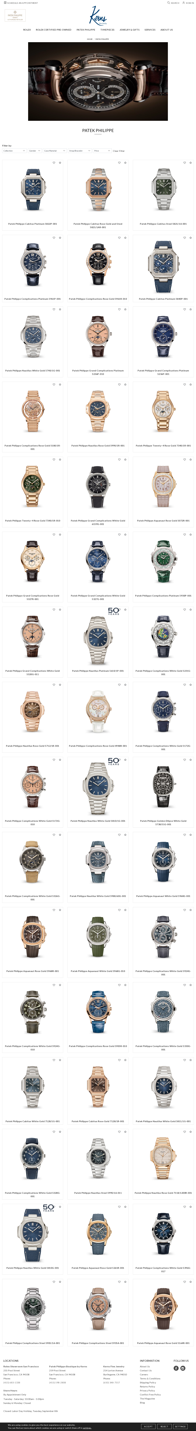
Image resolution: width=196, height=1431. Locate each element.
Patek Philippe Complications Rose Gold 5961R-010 (98, 298)
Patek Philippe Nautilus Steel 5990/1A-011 (98, 1192)
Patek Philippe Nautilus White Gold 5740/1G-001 (32, 370)
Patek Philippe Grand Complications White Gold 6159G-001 (98, 522)
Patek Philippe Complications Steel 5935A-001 (98, 1343)
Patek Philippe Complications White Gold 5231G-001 (163, 672)
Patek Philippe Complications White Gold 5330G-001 (163, 1048)
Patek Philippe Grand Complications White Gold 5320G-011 (32, 672)
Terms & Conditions (150, 1378)
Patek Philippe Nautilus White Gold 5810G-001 (32, 1267)
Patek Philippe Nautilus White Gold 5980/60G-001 (98, 896)
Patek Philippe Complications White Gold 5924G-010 (32, 1048)
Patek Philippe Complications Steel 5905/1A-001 (32, 1343)
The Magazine (147, 1398)
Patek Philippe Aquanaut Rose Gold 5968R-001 (32, 971)
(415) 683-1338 (11, 1382)
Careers (144, 1374)
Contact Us (146, 1370)
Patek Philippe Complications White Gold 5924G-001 (163, 973)
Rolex (27, 29)
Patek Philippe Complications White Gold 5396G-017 (163, 1269)
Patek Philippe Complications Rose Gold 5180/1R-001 (33, 447)
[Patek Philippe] (15, 15)
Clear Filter (119, 150)
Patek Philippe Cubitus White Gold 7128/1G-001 (33, 1121)
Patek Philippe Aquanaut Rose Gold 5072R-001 (163, 520)
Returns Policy (147, 1386)
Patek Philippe (86, 29)
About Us (167, 29)
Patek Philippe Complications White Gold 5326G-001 (32, 898)
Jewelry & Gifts (130, 29)
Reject (164, 1426)
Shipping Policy (148, 1382)
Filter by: (7, 145)
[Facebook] (176, 1368)
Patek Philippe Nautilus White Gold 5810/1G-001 (98, 820)
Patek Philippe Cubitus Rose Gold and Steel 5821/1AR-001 (98, 225)
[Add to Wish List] (54, 162)
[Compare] (60, 162)
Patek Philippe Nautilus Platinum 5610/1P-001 (98, 670)
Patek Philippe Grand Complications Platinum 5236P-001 (163, 372)
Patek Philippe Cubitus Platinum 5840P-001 (163, 298)
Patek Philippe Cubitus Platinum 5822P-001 (32, 223)
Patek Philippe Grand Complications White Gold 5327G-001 (98, 597)
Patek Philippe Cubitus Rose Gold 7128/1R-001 (98, 1121)
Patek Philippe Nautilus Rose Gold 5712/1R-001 (32, 745)
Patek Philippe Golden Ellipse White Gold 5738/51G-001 (163, 822)
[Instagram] (182, 1368)
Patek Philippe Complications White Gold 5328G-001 (32, 1194)
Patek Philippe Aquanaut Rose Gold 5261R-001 (98, 1267)
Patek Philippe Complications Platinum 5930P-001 (163, 595)
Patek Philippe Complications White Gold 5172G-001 (163, 747)
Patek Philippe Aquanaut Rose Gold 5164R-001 (163, 1343)
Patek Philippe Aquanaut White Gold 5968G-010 (98, 971)
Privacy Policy (147, 1390)
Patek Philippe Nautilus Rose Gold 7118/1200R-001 (163, 1192)
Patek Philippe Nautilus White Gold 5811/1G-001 (163, 1121)
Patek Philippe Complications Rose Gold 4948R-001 (98, 745)
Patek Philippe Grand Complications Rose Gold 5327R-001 (32, 597)
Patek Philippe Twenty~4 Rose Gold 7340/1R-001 (163, 445)
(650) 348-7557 (111, 1382)
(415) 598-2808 (57, 1382)
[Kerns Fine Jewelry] (98, 16)
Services (150, 29)
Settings (180, 1426)
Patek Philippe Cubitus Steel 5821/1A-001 (163, 223)
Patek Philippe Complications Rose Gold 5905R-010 (98, 1046)
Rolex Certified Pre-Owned (53, 29)
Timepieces (107, 29)
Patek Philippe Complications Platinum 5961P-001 (32, 298)
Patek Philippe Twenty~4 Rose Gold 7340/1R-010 (32, 520)
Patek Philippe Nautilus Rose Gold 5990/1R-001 (98, 445)
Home (90, 39)
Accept (148, 1426)
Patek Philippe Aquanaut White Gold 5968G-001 (163, 896)
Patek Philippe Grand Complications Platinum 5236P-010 (98, 372)
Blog (142, 1402)
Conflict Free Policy (150, 1394)
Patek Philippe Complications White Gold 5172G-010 (32, 822)
